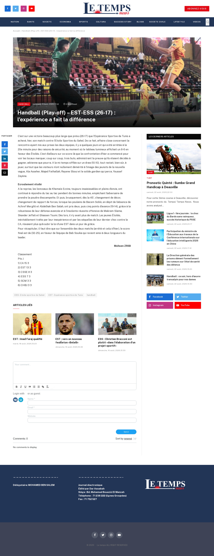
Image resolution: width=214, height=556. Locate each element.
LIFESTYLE (179, 22)
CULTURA (101, 22)
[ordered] (34, 387)
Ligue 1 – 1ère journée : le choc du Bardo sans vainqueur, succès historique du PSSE (182, 216)
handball (91, 295)
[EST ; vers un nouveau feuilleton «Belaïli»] (74, 324)
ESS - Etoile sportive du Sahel (30, 295)
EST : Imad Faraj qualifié (27, 339)
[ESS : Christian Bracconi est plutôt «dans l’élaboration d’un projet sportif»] (117, 324)
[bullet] (38, 387)
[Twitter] (5, 151)
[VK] (15, 399)
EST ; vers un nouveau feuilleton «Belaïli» (68, 341)
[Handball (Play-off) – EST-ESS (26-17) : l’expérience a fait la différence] (107, 82)
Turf (150, 172)
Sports (83, 22)
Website (32, 416)
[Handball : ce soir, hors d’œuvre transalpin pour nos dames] (155, 280)
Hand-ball (24, 104)
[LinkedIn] (5, 158)
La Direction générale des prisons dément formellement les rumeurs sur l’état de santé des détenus (183, 260)
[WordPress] (20, 399)
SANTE (30, 22)
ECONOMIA (65, 22)
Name (31, 399)
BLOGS (140, 22)
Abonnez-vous (196, 9)
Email (31, 407)
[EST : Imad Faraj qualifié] (32, 324)
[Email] (5, 172)
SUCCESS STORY (122, 22)
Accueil (16, 31)
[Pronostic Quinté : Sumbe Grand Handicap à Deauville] (174, 159)
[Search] (207, 22)
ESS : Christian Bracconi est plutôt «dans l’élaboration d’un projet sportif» (116, 342)
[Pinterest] (5, 165)
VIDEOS (197, 22)
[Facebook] (5, 144)
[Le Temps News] (107, 8)
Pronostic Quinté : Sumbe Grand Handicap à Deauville (171, 185)
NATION (15, 22)
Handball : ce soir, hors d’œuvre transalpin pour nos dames (183, 278)
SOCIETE (47, 22)
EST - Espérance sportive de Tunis (66, 295)
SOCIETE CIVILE (157, 22)
